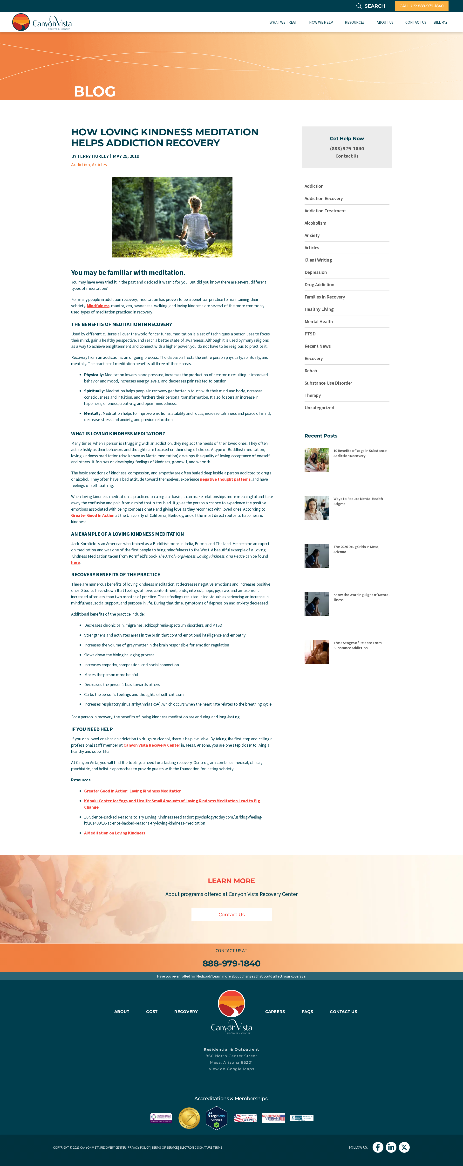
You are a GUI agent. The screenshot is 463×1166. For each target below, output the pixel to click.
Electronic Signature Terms (201, 1147)
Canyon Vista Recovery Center (151, 745)
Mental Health (319, 321)
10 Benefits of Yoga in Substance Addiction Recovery (360, 453)
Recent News (318, 346)
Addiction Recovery (324, 198)
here (75, 562)
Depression (316, 272)
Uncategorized (319, 407)
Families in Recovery (325, 297)
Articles (99, 164)
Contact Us (347, 156)
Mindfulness (98, 305)
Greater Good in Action (92, 515)
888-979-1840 (232, 963)
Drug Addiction (319, 284)
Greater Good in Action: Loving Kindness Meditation (133, 791)
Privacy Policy (139, 1147)
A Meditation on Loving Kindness (114, 833)
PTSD (310, 334)
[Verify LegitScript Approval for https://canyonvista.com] (216, 1117)
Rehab (311, 371)
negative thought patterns (225, 479)
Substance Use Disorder (328, 383)
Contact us (228, 950)
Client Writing (318, 260)
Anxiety (312, 235)
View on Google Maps (231, 1069)
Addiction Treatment (325, 211)
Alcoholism (316, 223)
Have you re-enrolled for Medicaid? (231, 976)
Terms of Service (164, 1147)
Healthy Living (319, 309)
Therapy (313, 395)
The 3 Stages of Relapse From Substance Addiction (358, 645)
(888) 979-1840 (347, 148)
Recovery (314, 358)
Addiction (80, 164)
